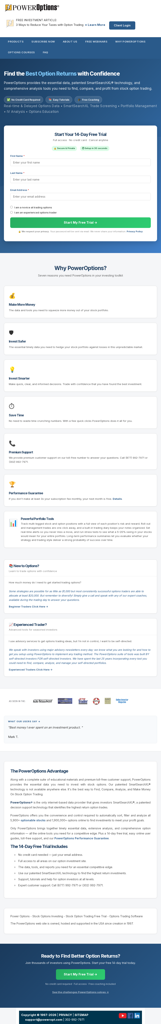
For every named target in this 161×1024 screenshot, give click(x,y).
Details (117, 498)
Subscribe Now (43, 41)
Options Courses (21, 52)
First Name (17, 156)
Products (16, 41)
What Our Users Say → (24, 721)
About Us (70, 41)
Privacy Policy (135, 231)
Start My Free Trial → (80, 974)
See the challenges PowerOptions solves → (80, 992)
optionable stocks (33, 820)
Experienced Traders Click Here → (30, 669)
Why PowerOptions (130, 41)
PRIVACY (65, 1015)
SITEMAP (81, 1015)
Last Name (17, 173)
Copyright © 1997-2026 (38, 1015)
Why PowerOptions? (80, 268)
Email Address (19, 190)
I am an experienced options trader (35, 212)
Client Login (122, 25)
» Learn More (95, 25)
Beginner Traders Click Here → (28, 606)
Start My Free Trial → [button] (80, 222)
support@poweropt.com (43, 1019)
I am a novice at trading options (33, 207)
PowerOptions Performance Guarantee (81, 838)
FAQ (45, 52)
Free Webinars (96, 41)
